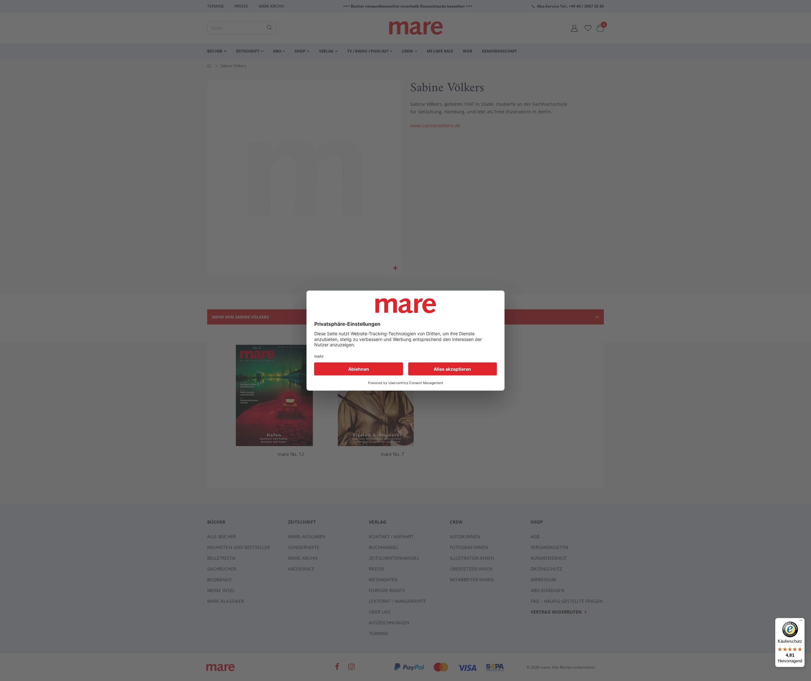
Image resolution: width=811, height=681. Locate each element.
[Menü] (801, 619)
